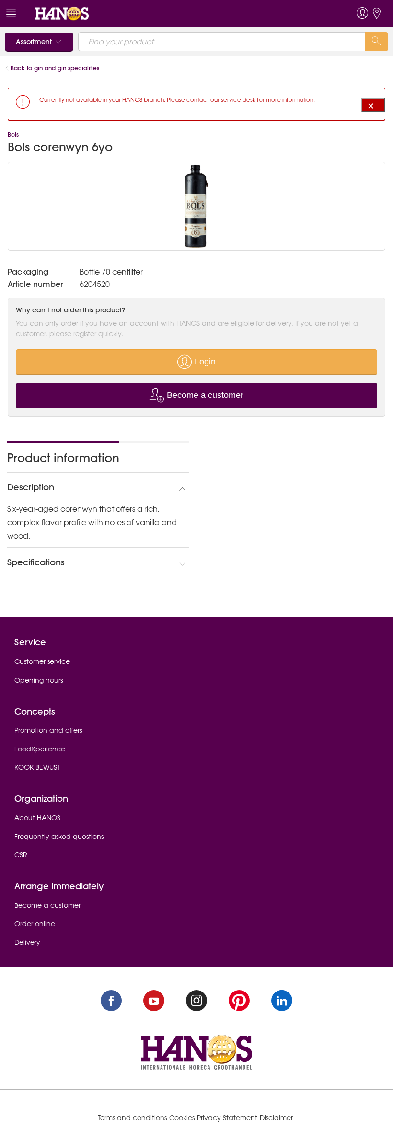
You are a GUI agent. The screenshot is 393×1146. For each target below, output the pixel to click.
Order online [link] (34, 923)
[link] (62, 13)
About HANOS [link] (37, 818)
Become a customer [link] (47, 905)
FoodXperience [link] (39, 749)
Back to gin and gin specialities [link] (56, 68)
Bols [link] (13, 135)
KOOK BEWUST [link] (37, 767)
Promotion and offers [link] (48, 730)
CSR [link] (20, 855)
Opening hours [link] (38, 680)
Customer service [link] (42, 661)
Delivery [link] (27, 942)
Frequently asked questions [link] (59, 836)
